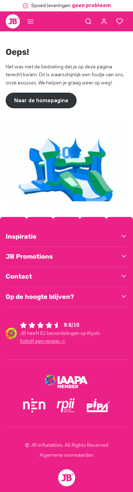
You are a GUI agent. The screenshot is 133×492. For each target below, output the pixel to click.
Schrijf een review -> (42, 341)
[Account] (104, 21)
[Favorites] (119, 21)
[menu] (30, 21)
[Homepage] (13, 21)
